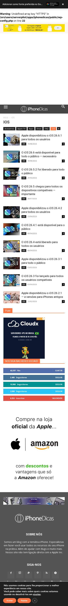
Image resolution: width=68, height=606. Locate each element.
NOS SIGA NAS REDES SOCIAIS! (21, 361)
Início (5, 117)
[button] (5, 109)
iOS (53, 128)
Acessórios (9, 128)
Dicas (39, 128)
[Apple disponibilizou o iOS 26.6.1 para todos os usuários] (11, 140)
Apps (31, 128)
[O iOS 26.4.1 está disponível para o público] (11, 229)
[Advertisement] (34, 69)
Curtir (58, 370)
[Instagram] (20, 574)
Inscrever (57, 398)
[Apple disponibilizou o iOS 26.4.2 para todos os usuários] (11, 212)
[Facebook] (11, 575)
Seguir (58, 377)
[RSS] (46, 575)
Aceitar (9, 600)
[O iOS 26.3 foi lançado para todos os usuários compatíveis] (11, 280)
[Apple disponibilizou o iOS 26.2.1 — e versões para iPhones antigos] (11, 297)
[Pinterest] (37, 575)
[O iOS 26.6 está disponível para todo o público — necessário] (11, 157)
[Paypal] (28, 575)
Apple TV (21, 128)
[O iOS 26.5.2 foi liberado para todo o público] (11, 174)
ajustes (37, 594)
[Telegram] (55, 575)
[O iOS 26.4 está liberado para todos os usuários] (11, 246)
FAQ (46, 128)
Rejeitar (24, 600)
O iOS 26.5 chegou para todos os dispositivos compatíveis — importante (42, 190)
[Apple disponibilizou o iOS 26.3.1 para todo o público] (11, 263)
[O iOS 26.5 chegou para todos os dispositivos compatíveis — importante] (11, 191)
